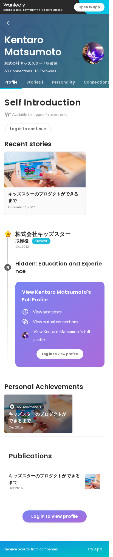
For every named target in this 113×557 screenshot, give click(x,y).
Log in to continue (28, 129)
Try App (94, 549)
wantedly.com (28, 406)
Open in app (89, 7)
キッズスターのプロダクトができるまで (38, 417)
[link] (38, 414)
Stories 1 (34, 82)
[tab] (11, 82)
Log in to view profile (60, 354)
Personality (63, 82)
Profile (11, 82)
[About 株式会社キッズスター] (7, 234)
